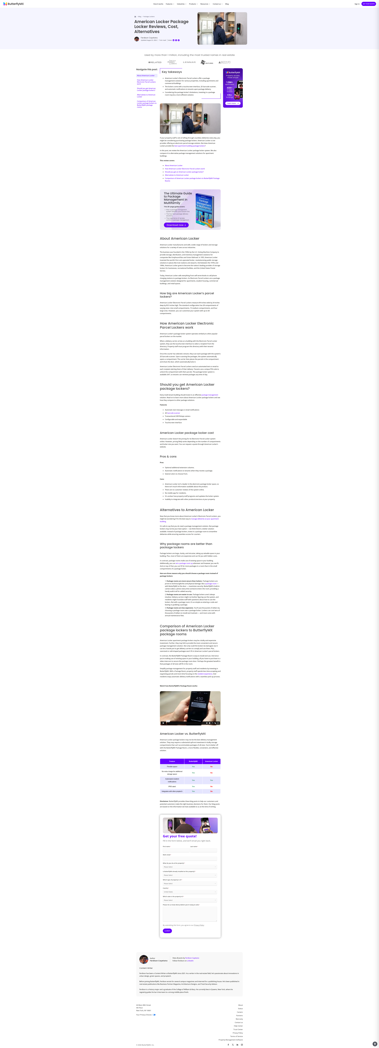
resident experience (204, 674)
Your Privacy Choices (144, 1015)
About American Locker (173, 165)
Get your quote (369, 4)
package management (210, 395)
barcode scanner (173, 413)
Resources (204, 4)
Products (192, 4)
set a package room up (184, 563)
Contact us (217, 4)
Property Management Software (231, 1040)
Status (240, 1008)
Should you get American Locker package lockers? (146, 89)
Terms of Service (236, 1036)
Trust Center (238, 1029)
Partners (239, 1015)
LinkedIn (190, 961)
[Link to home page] (135, 16)
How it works (158, 4)
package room (211, 584)
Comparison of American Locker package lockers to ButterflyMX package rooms (147, 104)
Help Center (238, 1026)
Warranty (239, 1019)
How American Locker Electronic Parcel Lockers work (185, 169)
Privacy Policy (199, 925)
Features (169, 4)
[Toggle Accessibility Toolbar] (375, 1044)
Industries (181, 4)
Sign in (357, 4)
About (240, 1005)
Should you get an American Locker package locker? (184, 172)
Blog (227, 4)
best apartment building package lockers (189, 146)
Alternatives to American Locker (177, 175)
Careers (240, 1012)
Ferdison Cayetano (149, 37)
